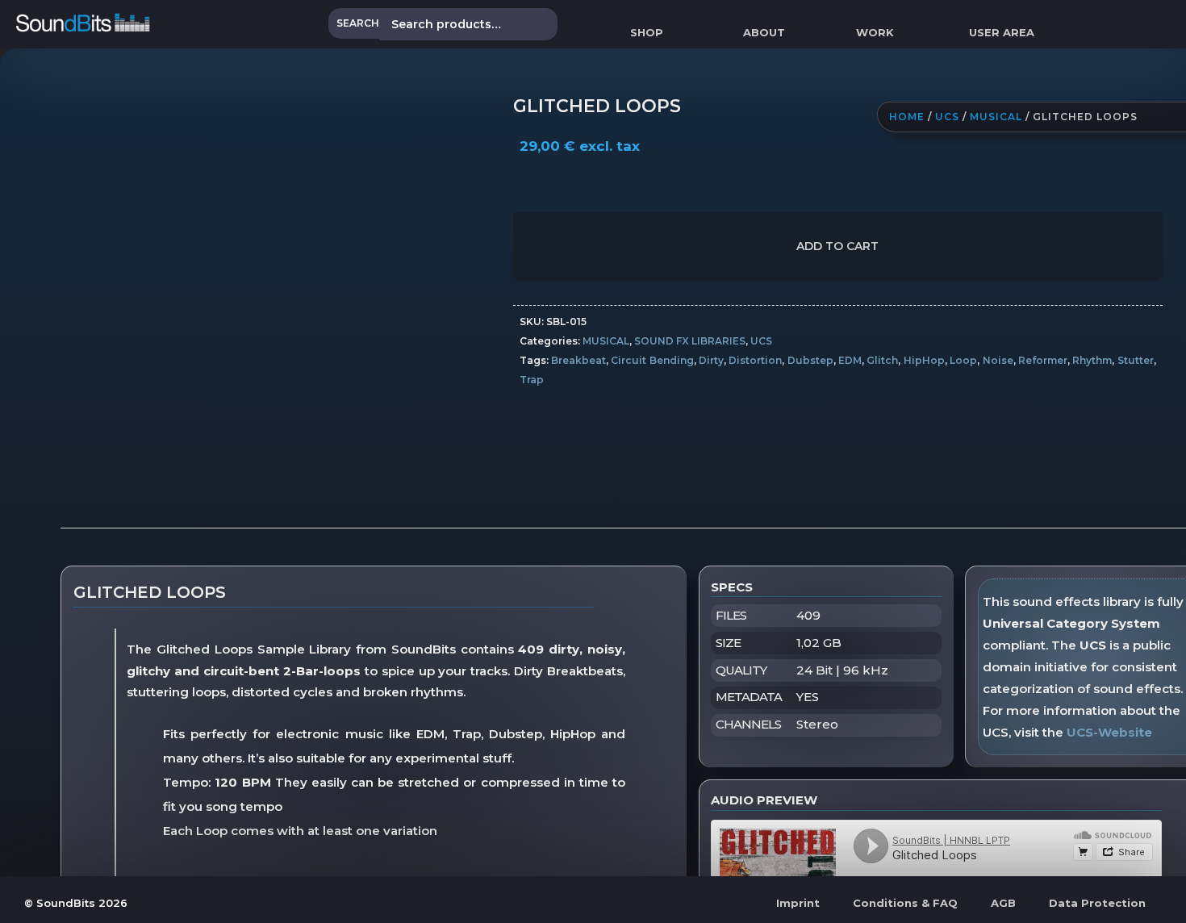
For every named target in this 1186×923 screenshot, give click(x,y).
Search (357, 23)
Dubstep (810, 360)
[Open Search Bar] (1178, 32)
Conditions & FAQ (905, 902)
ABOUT (764, 32)
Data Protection (1097, 902)
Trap (532, 380)
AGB (1003, 902)
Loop (963, 360)
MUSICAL (996, 117)
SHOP (646, 32)
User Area (1001, 32)
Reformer (1042, 360)
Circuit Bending (652, 360)
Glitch (882, 360)
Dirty (711, 360)
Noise (998, 360)
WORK (875, 32)
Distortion (755, 360)
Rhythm (1092, 360)
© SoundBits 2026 (75, 902)
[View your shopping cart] (1070, 32)
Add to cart (837, 246)
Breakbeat (578, 360)
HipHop (924, 360)
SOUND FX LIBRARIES (689, 341)
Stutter (1135, 360)
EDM (850, 360)
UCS (947, 117)
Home (907, 117)
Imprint (798, 902)
